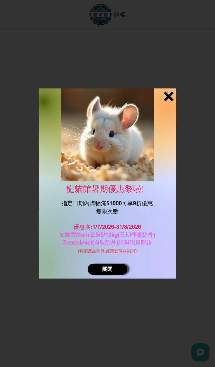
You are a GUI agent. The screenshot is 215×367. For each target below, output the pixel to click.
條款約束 (126, 251)
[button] (169, 96)
